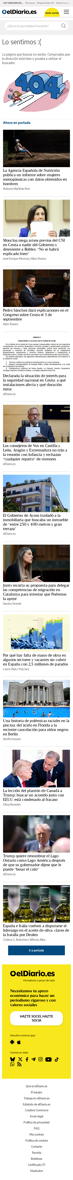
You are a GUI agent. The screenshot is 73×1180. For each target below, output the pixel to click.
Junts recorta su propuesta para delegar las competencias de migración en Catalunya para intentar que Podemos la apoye (36, 592)
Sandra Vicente (12, 603)
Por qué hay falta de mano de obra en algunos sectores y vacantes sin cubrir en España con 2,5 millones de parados (35, 659)
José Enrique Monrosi (16, 258)
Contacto (36, 1146)
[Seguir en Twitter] (20, 1059)
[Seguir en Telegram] (33, 1059)
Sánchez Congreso (63, 3)
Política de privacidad (36, 1122)
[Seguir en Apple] (19, 1042)
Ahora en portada (16, 123)
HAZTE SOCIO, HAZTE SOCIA (36, 1018)
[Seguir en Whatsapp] (12, 1064)
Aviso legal (36, 1116)
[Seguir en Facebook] (27, 1059)
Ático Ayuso (30, 3)
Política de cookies (36, 1140)
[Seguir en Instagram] (40, 1059)
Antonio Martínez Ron (16, 188)
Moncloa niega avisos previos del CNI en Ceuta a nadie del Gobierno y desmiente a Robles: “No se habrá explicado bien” (34, 247)
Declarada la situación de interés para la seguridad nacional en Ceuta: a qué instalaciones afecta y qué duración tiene (34, 382)
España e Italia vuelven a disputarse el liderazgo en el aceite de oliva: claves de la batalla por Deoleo (36, 930)
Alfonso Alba (37, 939)
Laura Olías (10, 669)
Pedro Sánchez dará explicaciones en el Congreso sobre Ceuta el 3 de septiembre (35, 315)
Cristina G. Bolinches (15, 939)
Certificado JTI (36, 1164)
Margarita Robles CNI (45, 3)
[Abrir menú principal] (66, 12)
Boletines (36, 1158)
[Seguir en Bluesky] (12, 1059)
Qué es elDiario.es (36, 1086)
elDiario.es (9, 394)
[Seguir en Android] (12, 1042)
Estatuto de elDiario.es (36, 1104)
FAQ (36, 1128)
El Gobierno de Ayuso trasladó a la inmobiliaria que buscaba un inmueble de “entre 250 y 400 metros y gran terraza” (35, 522)
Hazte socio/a (52, 13)
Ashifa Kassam (12, 739)
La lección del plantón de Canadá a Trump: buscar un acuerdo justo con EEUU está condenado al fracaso (33, 795)
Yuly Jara (24, 669)
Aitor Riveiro (38, 258)
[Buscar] (63, 26)
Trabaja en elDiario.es (36, 1098)
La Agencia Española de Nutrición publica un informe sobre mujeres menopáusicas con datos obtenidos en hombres (35, 177)
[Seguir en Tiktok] (57, 1059)
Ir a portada (36, 950)
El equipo (36, 1092)
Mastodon (36, 1171)
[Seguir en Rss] (19, 1064)
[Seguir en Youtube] (48, 1059)
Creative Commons (36, 1110)
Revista (36, 1152)
